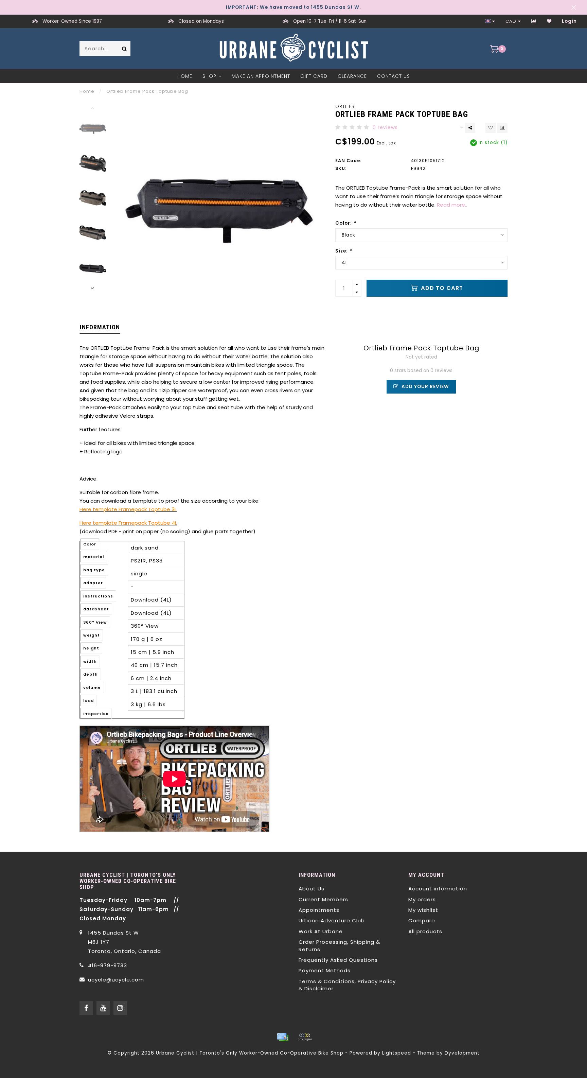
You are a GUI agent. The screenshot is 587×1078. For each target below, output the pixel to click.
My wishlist (423, 910)
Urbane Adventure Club (332, 920)
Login (569, 21)
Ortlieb (345, 106)
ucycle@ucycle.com (116, 979)
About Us (311, 888)
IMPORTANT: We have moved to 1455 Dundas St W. (293, 7)
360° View (145, 625)
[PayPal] (304, 1037)
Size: (343, 251)
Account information (437, 888)
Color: (345, 223)
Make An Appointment (261, 76)
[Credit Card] (282, 1037)
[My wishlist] (549, 21)
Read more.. (452, 204)
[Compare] (534, 21)
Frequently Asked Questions (338, 959)
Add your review (424, 386)
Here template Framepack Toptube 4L (128, 522)
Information (100, 327)
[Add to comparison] (502, 128)
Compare (421, 920)
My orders (422, 899)
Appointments (319, 910)
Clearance (352, 76)
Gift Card (313, 76)
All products (425, 931)
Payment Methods (325, 970)
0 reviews (385, 127)
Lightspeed (396, 1053)
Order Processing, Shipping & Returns (339, 945)
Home (184, 76)
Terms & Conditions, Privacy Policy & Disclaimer (347, 985)
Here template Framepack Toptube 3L (128, 509)
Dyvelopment (462, 1053)
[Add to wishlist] (490, 128)
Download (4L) (151, 599)
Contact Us (393, 76)
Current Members (323, 899)
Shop (209, 76)
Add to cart (441, 288)
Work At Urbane (321, 931)
